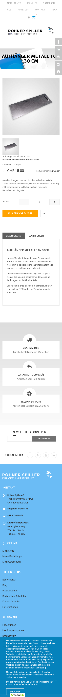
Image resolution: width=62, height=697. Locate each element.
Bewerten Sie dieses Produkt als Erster (20, 159)
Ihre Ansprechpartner (13, 630)
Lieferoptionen (10, 607)
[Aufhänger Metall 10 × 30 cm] (10, 146)
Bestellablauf (9, 579)
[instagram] (38, 455)
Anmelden (49, 3)
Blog (4, 585)
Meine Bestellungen (12, 556)
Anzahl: (6, 201)
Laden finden (9, 625)
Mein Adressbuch (11, 561)
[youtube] (46, 455)
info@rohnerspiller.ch (17, 508)
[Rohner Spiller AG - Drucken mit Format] (31, 29)
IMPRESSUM (23, 10)
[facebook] (30, 455)
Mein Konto (14, 3)
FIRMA (53, 10)
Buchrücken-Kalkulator (14, 596)
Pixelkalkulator (10, 590)
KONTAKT (40, 10)
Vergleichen (43, 213)
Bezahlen (32, 3)
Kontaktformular (11, 601)
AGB (9, 10)
